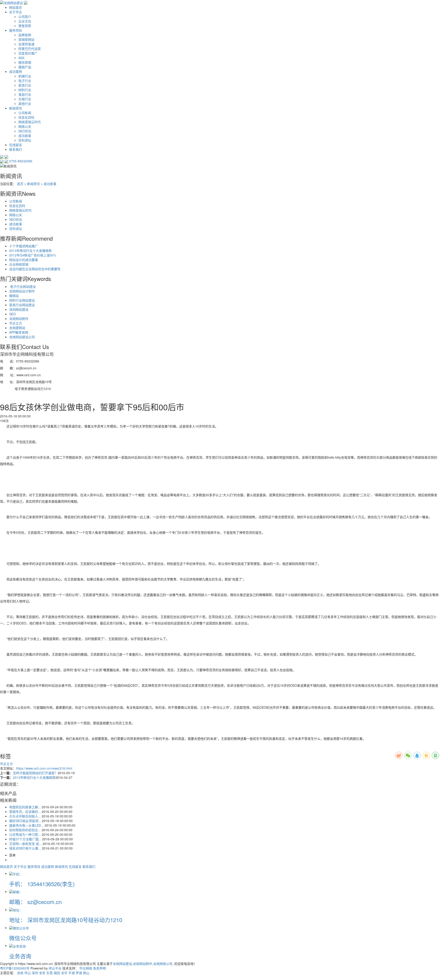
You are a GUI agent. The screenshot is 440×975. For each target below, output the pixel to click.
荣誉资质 (24, 25)
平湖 (71, 972)
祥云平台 (55, 968)
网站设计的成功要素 (23, 259)
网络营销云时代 (29, 122)
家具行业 (24, 85)
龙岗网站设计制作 (22, 291)
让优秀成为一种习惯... (25, 834)
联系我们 (15, 149)
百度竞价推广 (28, 53)
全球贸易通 (26, 44)
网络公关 (24, 126)
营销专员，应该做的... (25, 811)
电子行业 (24, 80)
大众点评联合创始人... (25, 816)
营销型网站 (26, 39)
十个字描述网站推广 (23, 246)
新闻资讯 (15, 108)
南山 (86, 972)
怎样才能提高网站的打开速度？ (35, 773)
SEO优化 (24, 131)
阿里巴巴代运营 (29, 48)
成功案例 (15, 71)
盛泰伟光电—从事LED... (26, 825)
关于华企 (15, 12)
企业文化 (24, 21)
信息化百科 (26, 117)
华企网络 (85, 968)
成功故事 (24, 135)
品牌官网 (24, 35)
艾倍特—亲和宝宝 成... (25, 843)
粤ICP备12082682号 (15, 968)
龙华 (64, 972)
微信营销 (24, 62)
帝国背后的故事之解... (25, 807)
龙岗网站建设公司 (22, 337)
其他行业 (24, 103)
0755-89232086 (20, 161)
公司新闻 (24, 112)
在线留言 (15, 144)
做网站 (14, 295)
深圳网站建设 (18, 309)
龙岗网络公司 (162, 963)
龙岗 (20, 972)
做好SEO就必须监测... (25, 820)
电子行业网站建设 (22, 286)
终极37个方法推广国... (25, 839)
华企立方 (15, 323)
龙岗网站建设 (122, 963)
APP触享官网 (18, 332)
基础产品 (24, 67)
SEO (12, 314)
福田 (57, 972)
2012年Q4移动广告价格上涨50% (32, 255)
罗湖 (79, 972)
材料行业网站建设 (22, 300)
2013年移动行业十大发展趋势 (30, 250)
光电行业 (24, 99)
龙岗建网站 (17, 327)
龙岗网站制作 (18, 318)
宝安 (42, 972)
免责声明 (99, 968)
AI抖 (21, 57)
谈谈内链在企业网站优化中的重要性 (34, 269)
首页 (20, 183)
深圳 (35, 972)
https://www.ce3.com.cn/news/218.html (44, 768)
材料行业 (24, 89)
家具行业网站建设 (22, 304)
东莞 (49, 972)
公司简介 (24, 16)
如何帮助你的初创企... (25, 830)
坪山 (27, 972)
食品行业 (24, 94)
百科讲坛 (24, 140)
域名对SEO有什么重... (25, 848)
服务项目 (15, 30)
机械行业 (24, 76)
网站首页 (15, 7)
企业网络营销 (18, 264)
